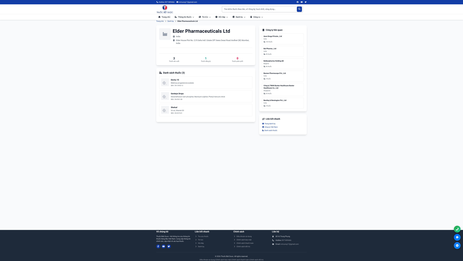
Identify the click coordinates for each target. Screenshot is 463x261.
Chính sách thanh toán (245, 243)
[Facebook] (298, 2)
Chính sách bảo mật (244, 240)
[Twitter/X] (306, 2)
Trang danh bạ (269, 124)
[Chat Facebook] (457, 245)
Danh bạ (239, 17)
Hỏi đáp (222, 17)
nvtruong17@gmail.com (289, 244)
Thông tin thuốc (185, 17)
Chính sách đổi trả (243, 246)
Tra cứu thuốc (203, 236)
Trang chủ (166, 17)
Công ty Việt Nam (271, 127)
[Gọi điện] (457, 229)
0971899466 (286, 240)
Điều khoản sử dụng (244, 236)
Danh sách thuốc (270, 130)
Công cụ (257, 17)
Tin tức (205, 17)
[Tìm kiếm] (299, 9)
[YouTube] (302, 2)
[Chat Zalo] (457, 237)
